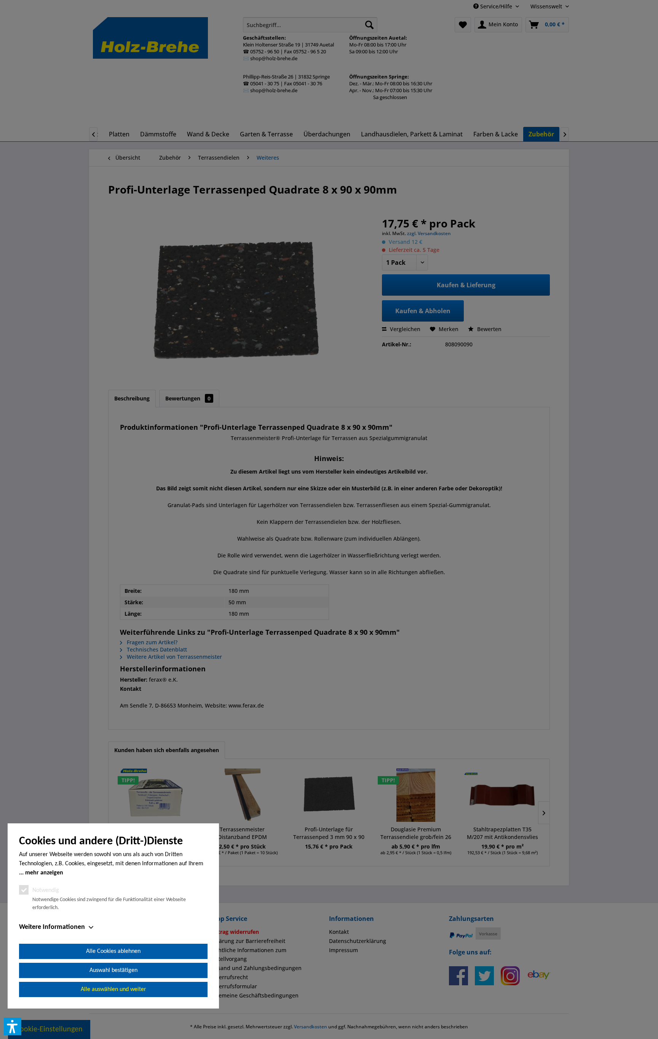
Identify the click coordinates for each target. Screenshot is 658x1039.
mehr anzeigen (44, 873)
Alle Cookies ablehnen (113, 951)
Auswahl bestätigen (113, 970)
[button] (12, 1026)
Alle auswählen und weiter (113, 989)
